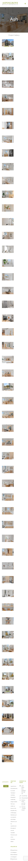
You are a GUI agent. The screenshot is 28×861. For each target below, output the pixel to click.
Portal (6, 786)
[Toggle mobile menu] (25, 3)
